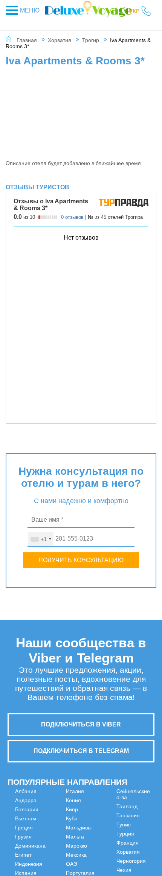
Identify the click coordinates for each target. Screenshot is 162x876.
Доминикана (30, 846)
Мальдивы (66, 846)
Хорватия (59, 40)
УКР (134, 11)
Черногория (144, 828)
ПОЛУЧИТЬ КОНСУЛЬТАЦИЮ (81, 560)
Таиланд (101, 843)
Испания (64, 800)
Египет (23, 855)
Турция (138, 800)
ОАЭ (96, 809)
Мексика (101, 800)
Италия (62, 809)
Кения (60, 818)
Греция (24, 828)
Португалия (105, 818)
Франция (140, 809)
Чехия (136, 837)
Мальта (62, 855)
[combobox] (40, 539)
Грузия (23, 837)
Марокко (101, 791)
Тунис (136, 791)
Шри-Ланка (136, 849)
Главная (27, 40)
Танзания (103, 852)
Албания (26, 791)
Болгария (26, 809)
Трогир (90, 40)
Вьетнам (25, 818)
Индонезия (66, 791)
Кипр (59, 828)
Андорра (26, 800)
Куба (59, 837)
